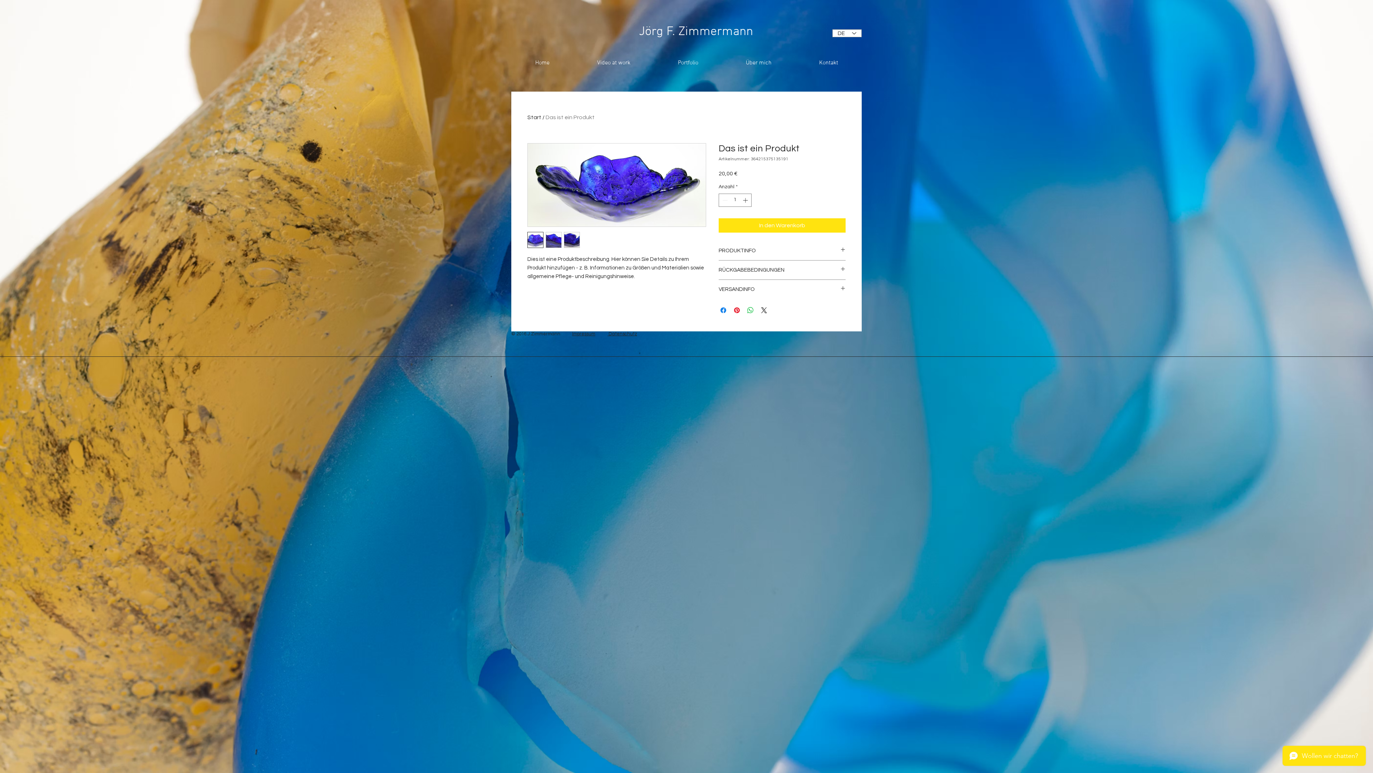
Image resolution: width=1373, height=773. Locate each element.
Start (534, 117)
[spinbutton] (735, 200)
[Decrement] (724, 200)
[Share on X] (764, 310)
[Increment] (746, 200)
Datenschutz (622, 333)
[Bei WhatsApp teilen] (750, 310)
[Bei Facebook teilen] (723, 310)
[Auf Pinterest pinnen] (737, 310)
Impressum (583, 333)
